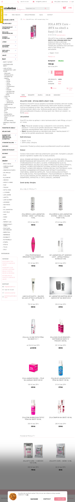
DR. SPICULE (6, 172)
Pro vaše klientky (8, 120)
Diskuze (48, 95)
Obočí (4, 55)
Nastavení (34, 499)
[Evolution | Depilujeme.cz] (14, 8)
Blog (41, 14)
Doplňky (5, 146)
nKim (4, 214)
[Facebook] (2, 1)
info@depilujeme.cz (9, 286)
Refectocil (6, 232)
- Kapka (8, 83)
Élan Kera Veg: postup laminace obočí (8, 263)
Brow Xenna (7, 163)
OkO (4, 219)
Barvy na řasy (7, 62)
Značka (40, 95)
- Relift (7, 88)
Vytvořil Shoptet (69, 498)
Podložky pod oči (8, 75)
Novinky (5, 259)
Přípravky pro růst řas (9, 123)
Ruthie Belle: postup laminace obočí (8, 277)
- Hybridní (8, 84)
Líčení (4, 42)
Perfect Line (7, 222)
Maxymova (6, 204)
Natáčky (6, 78)
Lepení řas (7, 96)
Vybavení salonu (8, 142)
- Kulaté (8, 79)
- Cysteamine (9, 101)
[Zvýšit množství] (51, 71)
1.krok (6, 98)
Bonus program (30, 14)
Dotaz (55, 88)
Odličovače (7, 73)
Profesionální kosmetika (7, 27)
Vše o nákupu (16, 14)
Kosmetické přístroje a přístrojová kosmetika (6, 137)
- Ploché (8, 81)
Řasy (4, 59)
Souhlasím (60, 499)
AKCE (4, 157)
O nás (5, 14)
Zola (4, 249)
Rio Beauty (6, 237)
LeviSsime (6, 202)
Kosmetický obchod (9, 293)
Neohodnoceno (60, 35)
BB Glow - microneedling (7, 32)
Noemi (5, 217)
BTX (5, 111)
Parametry (31, 95)
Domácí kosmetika (6, 37)
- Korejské (8, 89)
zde (27, 494)
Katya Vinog (7, 190)
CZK (70, 1)
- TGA (7, 99)
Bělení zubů (6, 131)
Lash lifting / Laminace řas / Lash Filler (9, 70)
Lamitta (5, 197)
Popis (23, 95)
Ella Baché (6, 177)
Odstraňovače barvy (8, 65)
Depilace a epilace (6, 51)
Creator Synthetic (9, 170)
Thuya (5, 247)
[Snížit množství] (51, 73)
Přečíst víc (51, 56)
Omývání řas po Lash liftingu (10, 108)
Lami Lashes (7, 195)
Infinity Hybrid (8, 182)
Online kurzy (7, 23)
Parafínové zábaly (8, 128)
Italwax (5, 187)
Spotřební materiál (5, 46)
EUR (73, 1)
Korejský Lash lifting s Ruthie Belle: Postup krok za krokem (8, 270)
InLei (4, 185)
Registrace (65, 1)
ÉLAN (4, 175)
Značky (5, 161)
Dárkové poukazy (8, 150)
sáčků (26, 113)
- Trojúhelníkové (10, 86)
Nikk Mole (6, 212)
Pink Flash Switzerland (7, 229)
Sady (5, 119)
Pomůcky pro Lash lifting (9, 116)
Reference (6, 234)
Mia (4, 207)
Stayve (5, 244)
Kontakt (50, 14)
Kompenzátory (8, 114)
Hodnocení (57, 95)
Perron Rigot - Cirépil (8, 225)
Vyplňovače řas (8, 104)
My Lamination (8, 209)
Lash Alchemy (7, 199)
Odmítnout (47, 499)
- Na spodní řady (10, 91)
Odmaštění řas (8, 76)
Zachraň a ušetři (8, 20)
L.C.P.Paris (6, 192)
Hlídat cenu (71, 89)
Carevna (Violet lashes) (8, 167)
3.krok (6, 112)
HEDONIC (6, 180)
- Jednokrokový (10, 102)
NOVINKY (5, 153)
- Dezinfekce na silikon (10, 93)
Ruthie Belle (7, 239)
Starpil (5, 242)
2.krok (6, 106)
